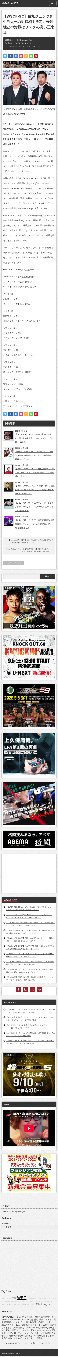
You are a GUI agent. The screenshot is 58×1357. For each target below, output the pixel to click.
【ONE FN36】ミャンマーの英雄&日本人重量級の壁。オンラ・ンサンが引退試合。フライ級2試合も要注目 (35, 524)
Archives (5, 1223)
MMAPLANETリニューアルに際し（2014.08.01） (29, 1343)
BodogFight (31, 1304)
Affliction (7, 1301)
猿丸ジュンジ (30, 43)
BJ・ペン (5, 1304)
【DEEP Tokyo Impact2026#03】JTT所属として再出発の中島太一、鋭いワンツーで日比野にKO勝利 (34, 438)
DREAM (49, 1301)
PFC (3, 1298)
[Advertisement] (25, 872)
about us (14, 1301)
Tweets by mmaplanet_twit (13, 1211)
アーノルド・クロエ (34, 46)
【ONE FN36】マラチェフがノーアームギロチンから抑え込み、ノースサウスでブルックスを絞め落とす (34, 507)
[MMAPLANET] (13, 3)
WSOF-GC (19, 43)
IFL (19, 1301)
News (21, 40)
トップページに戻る (13, 563)
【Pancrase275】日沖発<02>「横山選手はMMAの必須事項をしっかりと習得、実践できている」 (30, 541)
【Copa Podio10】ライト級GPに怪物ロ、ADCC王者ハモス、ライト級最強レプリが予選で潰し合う (27, 550)
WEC (21, 1298)
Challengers (43, 1304)
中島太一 (11, 43)
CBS (35, 1298)
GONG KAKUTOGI (36, 1301)
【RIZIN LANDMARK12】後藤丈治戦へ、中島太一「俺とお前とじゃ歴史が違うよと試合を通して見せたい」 (35, 473)
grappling (30, 1298)
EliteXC (24, 1304)
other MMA (28, 40)
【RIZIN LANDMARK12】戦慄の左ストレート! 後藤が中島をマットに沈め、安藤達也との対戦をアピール (35, 455)
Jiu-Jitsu (9, 1298)
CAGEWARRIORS (45, 1298)
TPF (14, 1298)
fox (45, 1301)
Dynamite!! (24, 1301)
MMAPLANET (15, 1353)
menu (53, 3)
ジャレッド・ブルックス (17, 46)
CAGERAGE (15, 1304)
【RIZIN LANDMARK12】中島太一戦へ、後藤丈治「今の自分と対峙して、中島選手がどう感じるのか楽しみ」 (35, 490)
